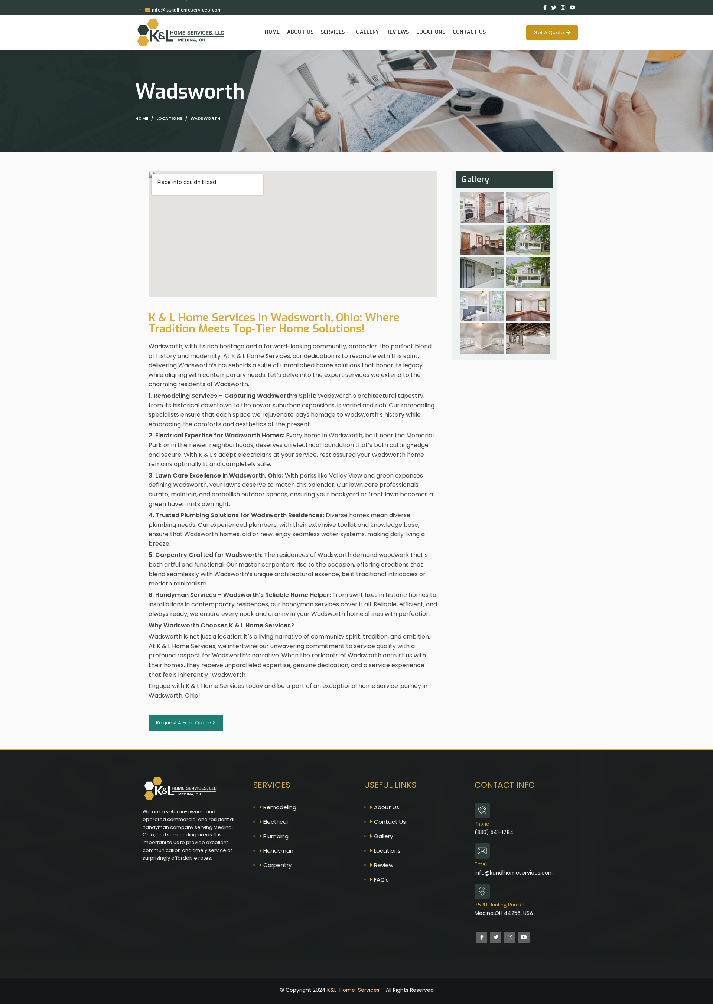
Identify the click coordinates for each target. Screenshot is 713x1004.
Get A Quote (549, 32)
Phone (482, 824)
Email (481, 864)
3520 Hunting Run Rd (499, 905)
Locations (169, 118)
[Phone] (482, 810)
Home (141, 118)
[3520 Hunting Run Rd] (482, 891)
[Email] (482, 851)
